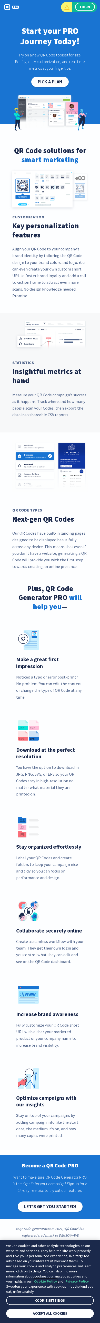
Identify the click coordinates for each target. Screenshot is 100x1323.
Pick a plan (50, 82)
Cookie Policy (45, 1281)
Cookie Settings (50, 1300)
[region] (50, 1281)
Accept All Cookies (50, 1313)
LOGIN (85, 7)
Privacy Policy (77, 1281)
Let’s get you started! (50, 1206)
